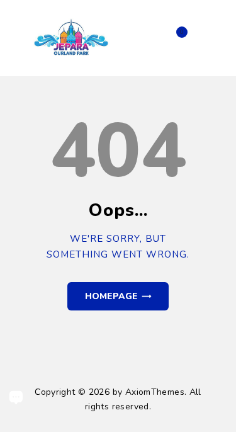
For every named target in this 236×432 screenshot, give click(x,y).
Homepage (111, 296)
